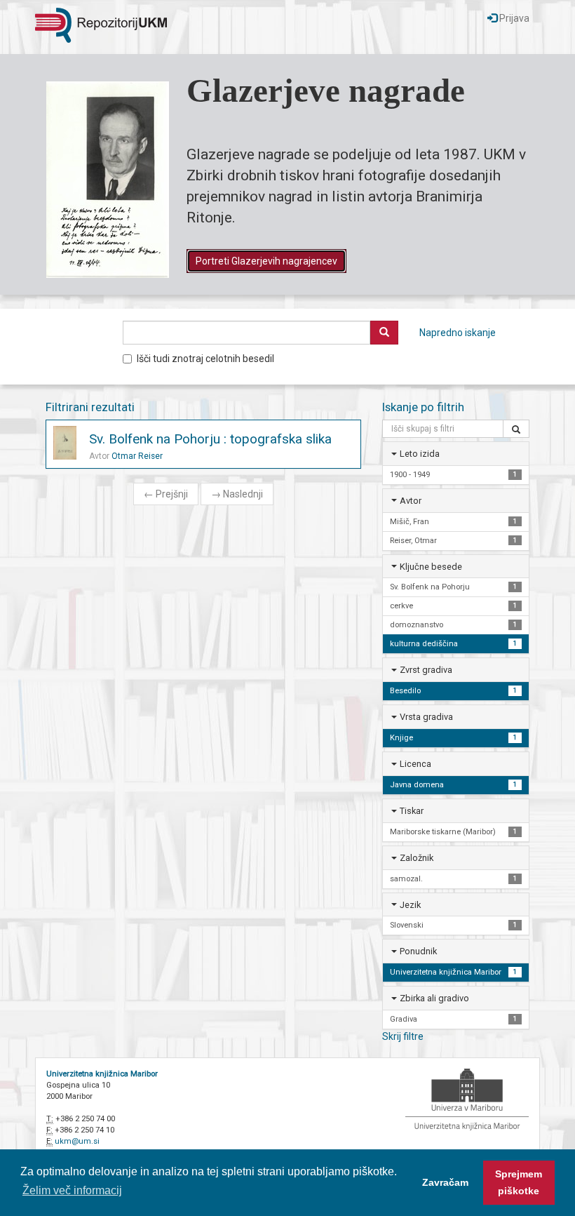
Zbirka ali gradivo (434, 998)
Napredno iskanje (457, 332)
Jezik (410, 905)
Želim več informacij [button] (72, 1190)
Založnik (416, 858)
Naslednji (237, 494)
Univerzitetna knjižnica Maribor (102, 1073)
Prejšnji (166, 494)
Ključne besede (431, 566)
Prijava (513, 18)
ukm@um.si (77, 1141)
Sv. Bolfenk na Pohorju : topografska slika (210, 439)
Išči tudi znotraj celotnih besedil (205, 358)
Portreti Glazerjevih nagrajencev (266, 261)
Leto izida (420, 453)
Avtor (410, 500)
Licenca (415, 764)
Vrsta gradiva (426, 716)
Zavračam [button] (445, 1182)
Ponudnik (418, 951)
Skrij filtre (403, 1036)
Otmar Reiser (137, 456)
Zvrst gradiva (426, 669)
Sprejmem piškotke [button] (518, 1182)
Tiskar (412, 811)
